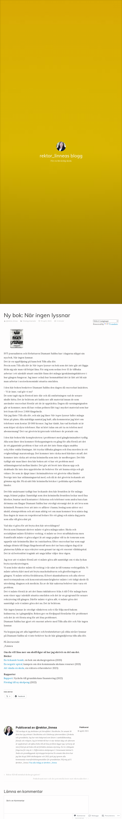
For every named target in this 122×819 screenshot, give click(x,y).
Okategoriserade (29, 321)
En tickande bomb (14, 660)
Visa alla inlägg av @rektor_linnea (43, 763)
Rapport (8, 678)
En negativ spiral (13, 664)
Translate (113, 324)
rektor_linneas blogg (61, 156)
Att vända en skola (14, 668)
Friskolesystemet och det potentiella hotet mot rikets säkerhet (60, 779)
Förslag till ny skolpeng (17, 682)
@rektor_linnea (12, 321)
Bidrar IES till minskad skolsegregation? (21, 775)
